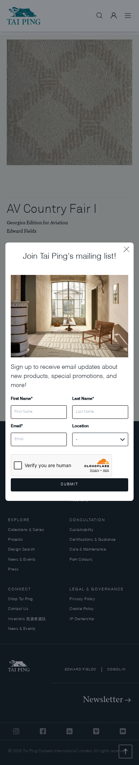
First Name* (21, 398)
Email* (17, 425)
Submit (69, 484)
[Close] (128, 248)
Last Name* (83, 398)
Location (80, 425)
